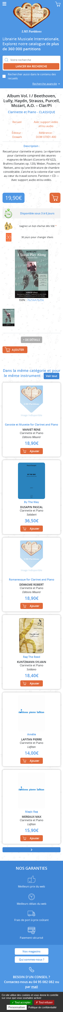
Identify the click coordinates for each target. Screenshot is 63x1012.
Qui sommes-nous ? (31, 959)
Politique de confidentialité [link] (42, 1007)
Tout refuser (45, 1002)
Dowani (17, 137)
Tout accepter (22, 1002)
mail (34, 987)
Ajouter (55, 198)
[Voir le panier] (57, 4)
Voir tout (51, 376)
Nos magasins (31, 951)
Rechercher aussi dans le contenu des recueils (32, 76)
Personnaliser (16, 1007)
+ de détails (31, 340)
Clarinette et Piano (22, 112)
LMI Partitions (31, 31)
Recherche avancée (44, 84)
